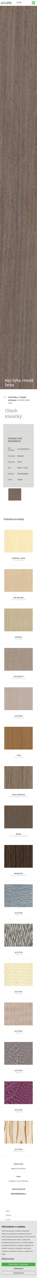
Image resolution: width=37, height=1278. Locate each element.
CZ (17, 2)
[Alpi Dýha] (14, 494)
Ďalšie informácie (8, 1259)
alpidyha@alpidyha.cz (18, 1194)
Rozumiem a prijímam (18, 1264)
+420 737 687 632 (18, 1189)
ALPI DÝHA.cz (13, 397)
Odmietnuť (18, 1268)
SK (20, 2)
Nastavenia (18, 1273)
